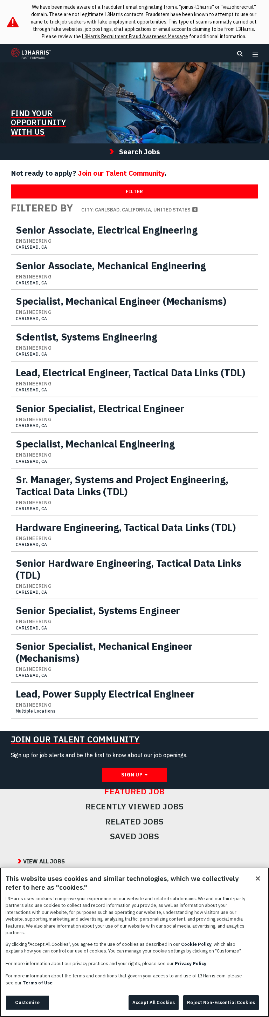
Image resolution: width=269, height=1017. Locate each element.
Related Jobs (134, 822)
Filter (134, 191)
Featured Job (134, 791)
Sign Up (132, 775)
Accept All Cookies (153, 1002)
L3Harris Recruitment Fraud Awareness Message (135, 36)
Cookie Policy (196, 944)
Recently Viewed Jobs (134, 806)
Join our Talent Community (121, 173)
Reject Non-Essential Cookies (221, 1002)
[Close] (257, 878)
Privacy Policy (190, 964)
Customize (27, 1002)
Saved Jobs (134, 836)
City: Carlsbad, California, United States (136, 210)
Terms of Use (38, 983)
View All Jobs (44, 861)
